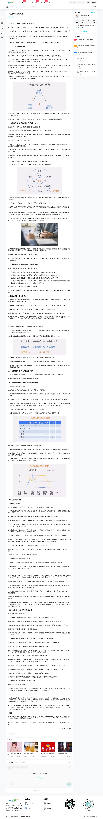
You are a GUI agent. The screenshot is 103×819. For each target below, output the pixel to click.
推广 (28, 7)
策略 (33, 7)
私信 (95, 12)
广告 (27, 2)
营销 (17, 7)
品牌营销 (11, 17)
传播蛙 (16, 816)
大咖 (36, 2)
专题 (40, 2)
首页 (18, 2)
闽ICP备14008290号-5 (25, 816)
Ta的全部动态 (85, 31)
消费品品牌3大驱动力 (63, 753)
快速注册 (94, 2)
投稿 (95, 6)
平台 (22, 7)
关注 (92, 12)
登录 (88, 2)
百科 (45, 2)
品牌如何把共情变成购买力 (47, 753)
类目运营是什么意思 (80, 27)
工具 (49, 2)
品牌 (23, 2)
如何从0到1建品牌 (28, 753)
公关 (32, 2)
